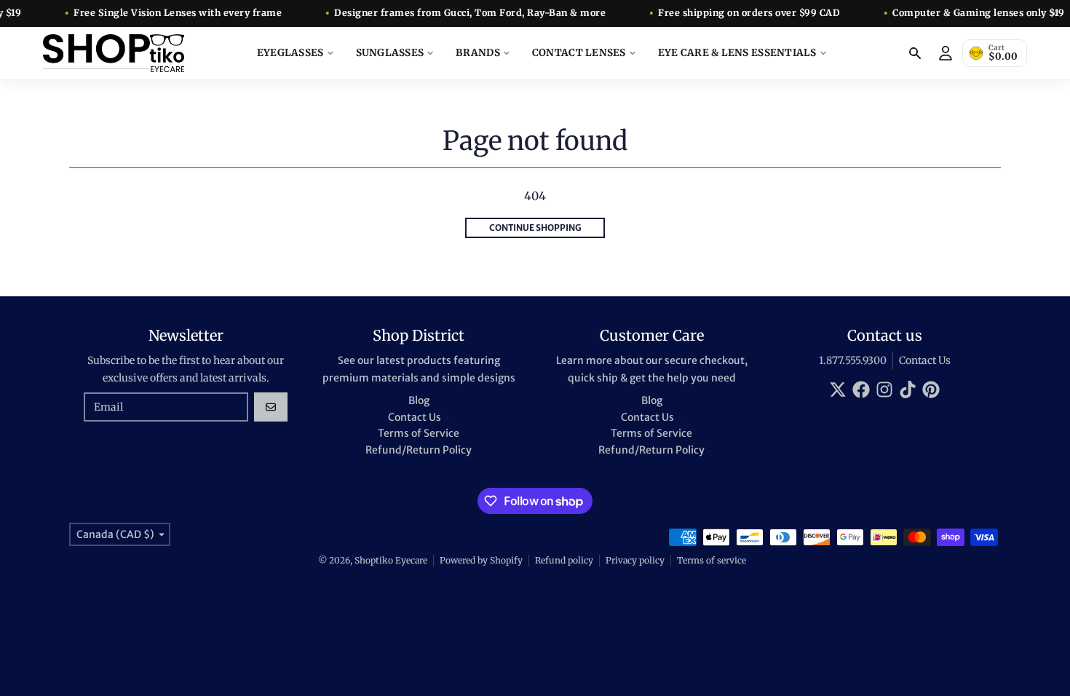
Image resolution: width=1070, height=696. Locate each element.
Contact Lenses (579, 53)
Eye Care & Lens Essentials (737, 53)
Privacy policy (635, 560)
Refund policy (564, 560)
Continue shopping (535, 227)
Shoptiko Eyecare (390, 560)
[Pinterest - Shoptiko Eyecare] (931, 389)
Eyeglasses (290, 53)
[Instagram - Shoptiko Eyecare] (884, 389)
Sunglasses (390, 53)
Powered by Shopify (481, 560)
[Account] (945, 53)
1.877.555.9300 (853, 360)
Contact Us (925, 360)
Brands (478, 53)
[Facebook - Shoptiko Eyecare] (861, 389)
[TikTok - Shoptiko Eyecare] (907, 389)
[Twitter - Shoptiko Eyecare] (838, 389)
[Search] (915, 53)
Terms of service (711, 560)
